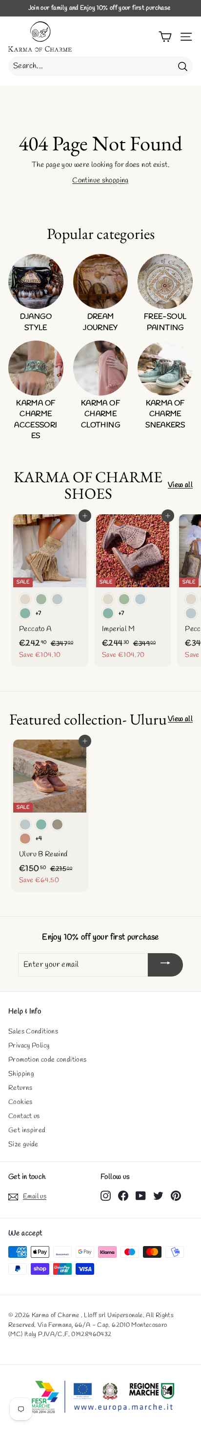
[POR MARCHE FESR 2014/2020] (100, 1397)
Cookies (20, 1102)
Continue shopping (100, 180)
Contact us (24, 1116)
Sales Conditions (33, 1031)
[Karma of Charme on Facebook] (123, 1195)
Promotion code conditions (47, 1060)
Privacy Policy (28, 1045)
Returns (20, 1088)
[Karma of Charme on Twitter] (158, 1195)
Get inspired (27, 1130)
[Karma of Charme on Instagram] (105, 1195)
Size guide (23, 1144)
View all (180, 485)
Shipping (21, 1074)
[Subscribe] (165, 965)
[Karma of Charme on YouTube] (141, 1195)
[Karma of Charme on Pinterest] (176, 1195)
